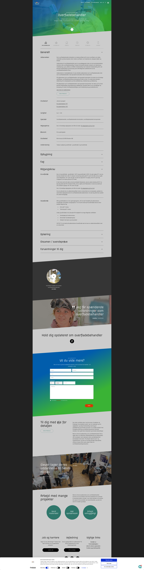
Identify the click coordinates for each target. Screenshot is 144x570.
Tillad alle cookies (108, 560)
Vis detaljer (84, 567)
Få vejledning (72, 550)
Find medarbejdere (93, 544)
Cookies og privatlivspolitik (93, 548)
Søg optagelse (63, 93)
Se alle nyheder (47, 476)
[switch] (58, 568)
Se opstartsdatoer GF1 (62, 103)
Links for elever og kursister (93, 546)
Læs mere (54, 289)
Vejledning (87, 2)
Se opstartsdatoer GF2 (62, 106)
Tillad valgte (109, 563)
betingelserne (59, 400)
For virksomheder (95, 2)
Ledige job (50, 550)
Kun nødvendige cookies (109, 566)
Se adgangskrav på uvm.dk (87, 125)
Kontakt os (93, 542)
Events (82, 2)
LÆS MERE (75, 465)
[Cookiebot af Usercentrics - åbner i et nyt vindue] (33, 568)
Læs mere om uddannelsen (63, 90)
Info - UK (102, 2)
